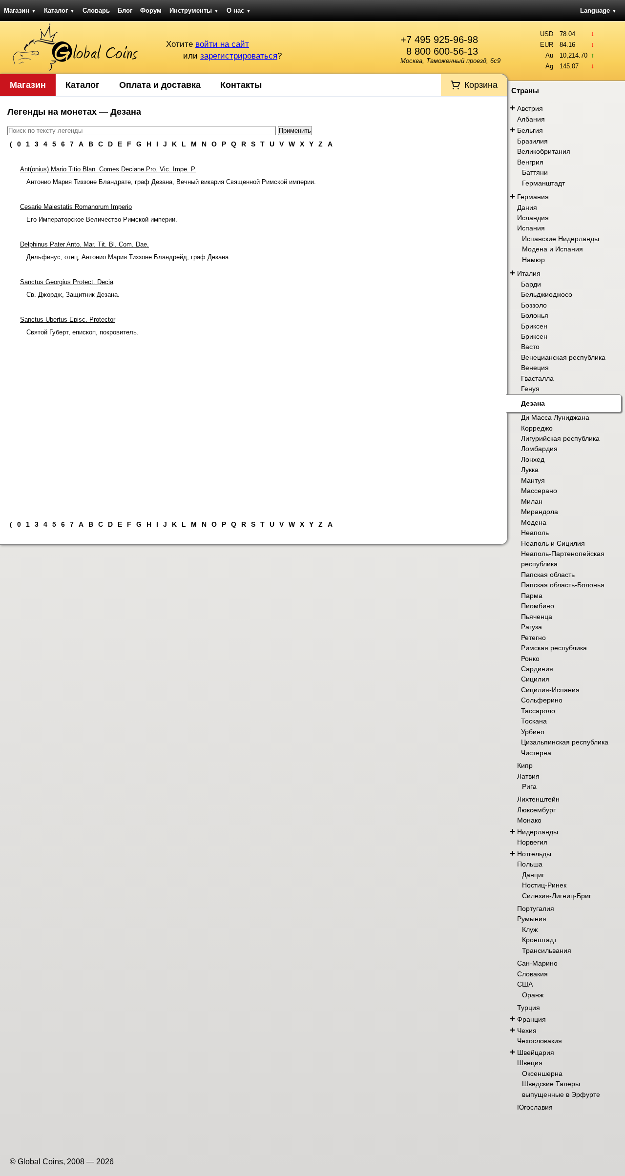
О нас (239, 10)
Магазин (20, 10)
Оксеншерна (542, 1073)
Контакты (241, 85)
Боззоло (534, 305)
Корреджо (537, 428)
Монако (529, 820)
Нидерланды (537, 832)
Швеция (529, 1063)
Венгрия (530, 162)
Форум (151, 10)
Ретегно (533, 637)
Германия (533, 197)
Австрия (530, 108)
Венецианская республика (563, 357)
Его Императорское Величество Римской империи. (101, 219)
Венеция (535, 367)
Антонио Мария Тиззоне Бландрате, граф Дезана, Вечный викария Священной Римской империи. (171, 182)
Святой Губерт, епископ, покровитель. (82, 332)
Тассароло (538, 711)
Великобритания (543, 151)
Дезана (533, 403)
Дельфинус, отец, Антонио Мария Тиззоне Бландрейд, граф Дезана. (128, 257)
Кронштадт (539, 940)
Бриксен (534, 326)
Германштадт (543, 183)
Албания (531, 119)
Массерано (539, 491)
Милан (531, 501)
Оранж (532, 995)
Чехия (527, 1030)
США (525, 984)
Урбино (532, 732)
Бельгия (530, 130)
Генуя (530, 388)
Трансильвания (546, 950)
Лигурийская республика (560, 438)
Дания (527, 207)
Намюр (533, 260)
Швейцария (535, 1052)
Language (598, 10)
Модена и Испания (552, 249)
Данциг (533, 875)
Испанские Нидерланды (560, 239)
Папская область (548, 574)
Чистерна (536, 753)
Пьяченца (536, 616)
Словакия (532, 974)
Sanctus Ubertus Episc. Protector (67, 319)
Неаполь (535, 532)
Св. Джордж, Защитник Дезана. (73, 294)
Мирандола (539, 512)
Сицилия (535, 679)
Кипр (525, 765)
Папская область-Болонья (562, 585)
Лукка (530, 470)
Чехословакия (539, 1041)
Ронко (530, 658)
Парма (531, 595)
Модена (533, 522)
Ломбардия (539, 449)
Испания (531, 228)
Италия (529, 273)
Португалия (535, 908)
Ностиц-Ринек (544, 885)
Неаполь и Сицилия (553, 543)
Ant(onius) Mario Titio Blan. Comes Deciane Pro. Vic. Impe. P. (108, 169)
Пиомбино (537, 606)
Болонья (534, 315)
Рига (529, 786)
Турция (528, 1007)
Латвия (528, 776)
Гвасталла (537, 378)
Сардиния (537, 669)
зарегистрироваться (238, 56)
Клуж (530, 929)
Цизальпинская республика (564, 742)
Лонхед (532, 459)
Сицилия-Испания (550, 690)
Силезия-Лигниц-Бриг (556, 896)
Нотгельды (534, 854)
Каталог (59, 10)
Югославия (535, 1107)
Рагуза (531, 627)
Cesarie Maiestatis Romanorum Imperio (76, 206)
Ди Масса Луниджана (555, 417)
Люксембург (536, 810)
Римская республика (554, 648)
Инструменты (194, 10)
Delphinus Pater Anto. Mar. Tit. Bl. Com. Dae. (84, 244)
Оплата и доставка (160, 85)
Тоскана (534, 721)
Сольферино (541, 700)
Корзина (481, 85)
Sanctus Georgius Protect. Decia (66, 282)
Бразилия (532, 141)
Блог (125, 10)
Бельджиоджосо (546, 294)
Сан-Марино (537, 963)
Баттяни (535, 172)
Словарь (96, 10)
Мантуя (533, 480)
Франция (531, 1019)
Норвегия (532, 842)
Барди (531, 284)
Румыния (531, 919)
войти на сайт (222, 44)
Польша (529, 864)
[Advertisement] (253, 424)
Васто (530, 347)
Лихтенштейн (538, 799)
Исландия (533, 218)
